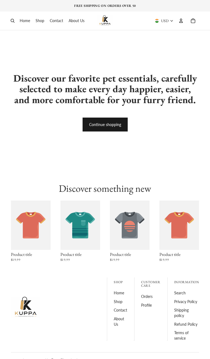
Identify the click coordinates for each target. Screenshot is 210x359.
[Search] (13, 21)
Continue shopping (105, 124)
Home (119, 293)
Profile (146, 305)
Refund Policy (185, 324)
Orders (147, 296)
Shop (118, 301)
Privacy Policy (185, 301)
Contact (120, 310)
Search (180, 293)
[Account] (181, 21)
